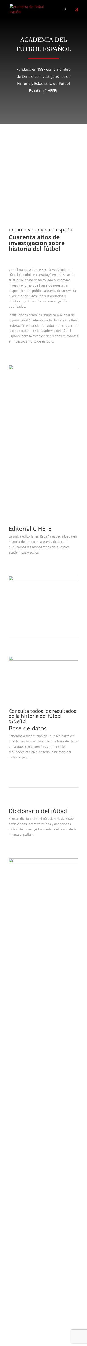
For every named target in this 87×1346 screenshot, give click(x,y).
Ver (17, 565)
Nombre (15, 1058)
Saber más (24, 354)
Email (13, 1075)
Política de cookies (22, 988)
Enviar (20, 1305)
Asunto (14, 1083)
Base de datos (19, 1011)
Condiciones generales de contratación (38, 983)
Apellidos (16, 1066)
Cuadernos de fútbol (35, 484)
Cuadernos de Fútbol (24, 1006)
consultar (23, 770)
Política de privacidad (25, 977)
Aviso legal (17, 972)
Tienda (14, 1017)
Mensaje (15, 1098)
